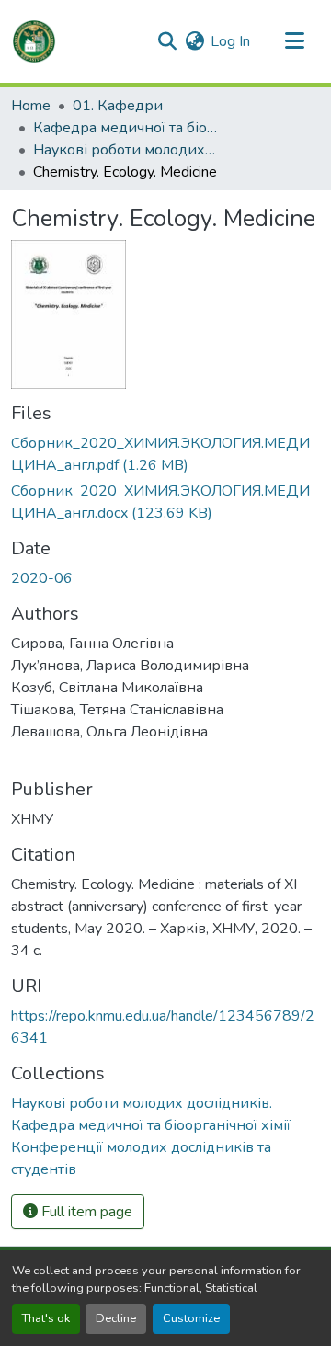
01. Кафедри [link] (118, 106)
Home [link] (31, 106)
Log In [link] (230, 41)
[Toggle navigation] (294, 41)
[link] (165, 454)
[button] (34, 41)
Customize (191, 1318)
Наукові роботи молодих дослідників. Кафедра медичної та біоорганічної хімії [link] (125, 150)
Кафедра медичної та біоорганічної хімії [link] (125, 128)
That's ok (46, 1318)
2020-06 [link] (42, 578)
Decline (116, 1318)
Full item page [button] (85, 1212)
